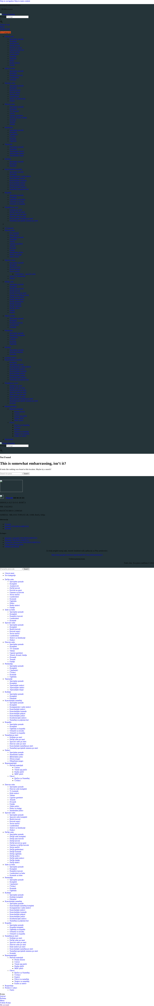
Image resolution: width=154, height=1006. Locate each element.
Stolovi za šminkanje (17, 99)
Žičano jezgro (15, 759)
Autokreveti (14, 43)
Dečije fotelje (15, 860)
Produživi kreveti (16, 75)
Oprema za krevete (17, 50)
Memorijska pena (16, 757)
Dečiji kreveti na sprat (18, 293)
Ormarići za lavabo (17, 202)
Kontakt (13, 403)
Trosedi (12, 122)
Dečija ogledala (15, 306)
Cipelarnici (14, 134)
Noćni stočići (15, 52)
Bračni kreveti (15, 90)
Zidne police (14, 257)
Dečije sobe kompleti (18, 836)
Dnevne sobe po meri (18, 216)
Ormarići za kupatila (17, 204)
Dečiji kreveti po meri (18, 390)
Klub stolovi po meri (17, 397)
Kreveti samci (15, 92)
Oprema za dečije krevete (19, 295)
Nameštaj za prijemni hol (19, 189)
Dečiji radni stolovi (17, 299)
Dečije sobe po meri (17, 212)
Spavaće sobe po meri (18, 214)
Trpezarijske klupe (17, 156)
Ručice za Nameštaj (21, 425)
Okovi (12, 422)
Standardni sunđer (16, 755)
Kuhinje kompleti (16, 352)
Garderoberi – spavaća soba (24, 274)
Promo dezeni (19, 412)
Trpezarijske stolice (17, 153)
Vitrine (12, 113)
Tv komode (14, 791)
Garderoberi (14, 54)
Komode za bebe (16, 875)
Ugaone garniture (16, 115)
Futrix (12, 990)
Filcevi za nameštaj (21, 432)
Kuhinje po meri (16, 210)
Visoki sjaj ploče (20, 416)
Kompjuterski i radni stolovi (20, 176)
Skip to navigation (7, 1)
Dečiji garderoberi (16, 302)
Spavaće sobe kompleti (18, 817)
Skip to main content (22, 1)
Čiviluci (13, 137)
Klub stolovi (14, 235)
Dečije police (15, 308)
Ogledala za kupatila (17, 200)
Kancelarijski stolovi (17, 178)
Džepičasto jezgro (16, 761)
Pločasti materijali (16, 409)
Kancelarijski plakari (17, 183)
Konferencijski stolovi (18, 187)
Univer (17, 414)
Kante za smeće (20, 436)
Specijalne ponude (17, 39)
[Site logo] (7, 14)
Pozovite (8, 498)
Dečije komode (15, 304)
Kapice (17, 429)
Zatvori (3, 996)
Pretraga (3, 17)
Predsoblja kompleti (17, 335)
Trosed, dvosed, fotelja (18, 118)
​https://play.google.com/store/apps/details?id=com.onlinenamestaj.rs (77, 555)
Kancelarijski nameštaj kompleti (22, 906)
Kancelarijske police (17, 185)
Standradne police (16, 252)
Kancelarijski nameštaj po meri (21, 219)
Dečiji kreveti (15, 46)
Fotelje (12, 65)
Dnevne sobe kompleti (18, 789)
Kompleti (13, 41)
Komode (13, 56)
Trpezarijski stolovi (17, 151)
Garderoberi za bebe (17, 873)
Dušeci (12, 101)
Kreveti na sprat (16, 48)
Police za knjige (16, 255)
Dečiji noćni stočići (17, 297)
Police (12, 61)
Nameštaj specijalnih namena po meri (24, 221)
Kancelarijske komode (18, 181)
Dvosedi (13, 120)
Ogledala (13, 59)
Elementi (13, 166)
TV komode (14, 111)
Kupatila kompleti (16, 927)
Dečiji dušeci (14, 862)
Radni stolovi (15, 63)
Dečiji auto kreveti (17, 289)
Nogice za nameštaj (21, 434)
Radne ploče (19, 418)
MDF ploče (18, 420)
